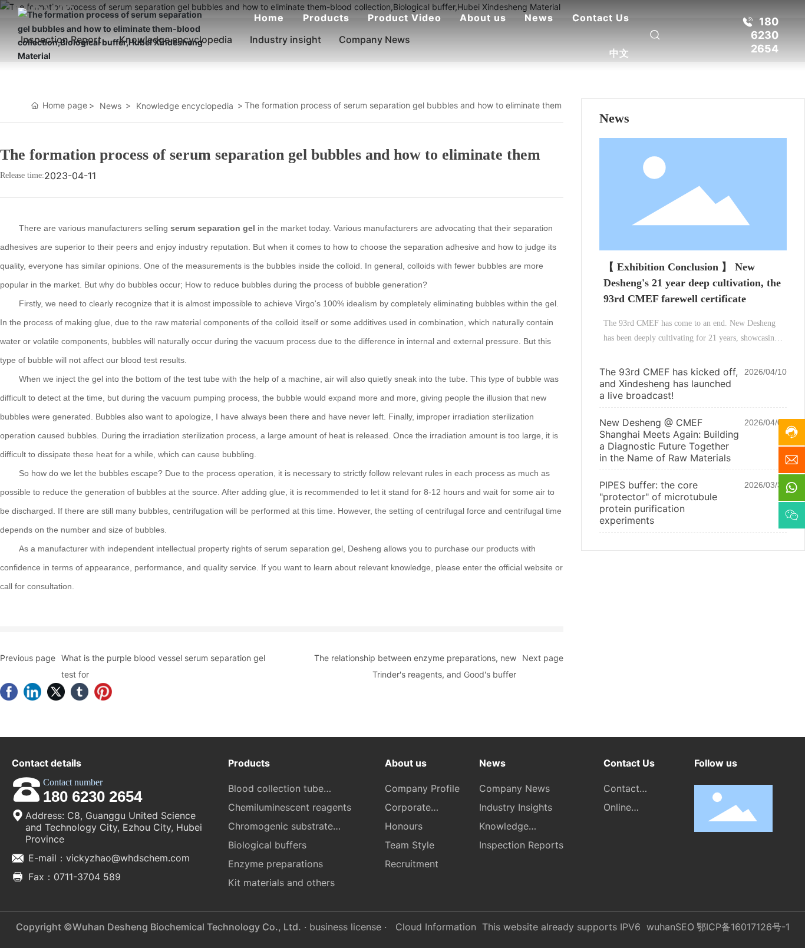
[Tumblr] (79, 692)
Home (269, 18)
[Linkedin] (32, 692)
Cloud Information (435, 927)
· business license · (345, 927)
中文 (619, 53)
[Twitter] (56, 692)
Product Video (404, 18)
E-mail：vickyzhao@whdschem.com (107, 858)
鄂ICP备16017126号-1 (743, 927)
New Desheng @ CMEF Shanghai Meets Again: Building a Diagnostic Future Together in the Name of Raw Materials (669, 440)
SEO (684, 927)
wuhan (660, 927)
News (538, 18)
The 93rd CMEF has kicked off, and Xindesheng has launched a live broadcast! (668, 383)
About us (483, 18)
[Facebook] (9, 692)
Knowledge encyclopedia (184, 106)
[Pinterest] (103, 692)
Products (326, 18)
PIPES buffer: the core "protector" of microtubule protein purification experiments (658, 502)
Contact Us (600, 18)
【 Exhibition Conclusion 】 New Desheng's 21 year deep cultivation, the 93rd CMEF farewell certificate (692, 283)
